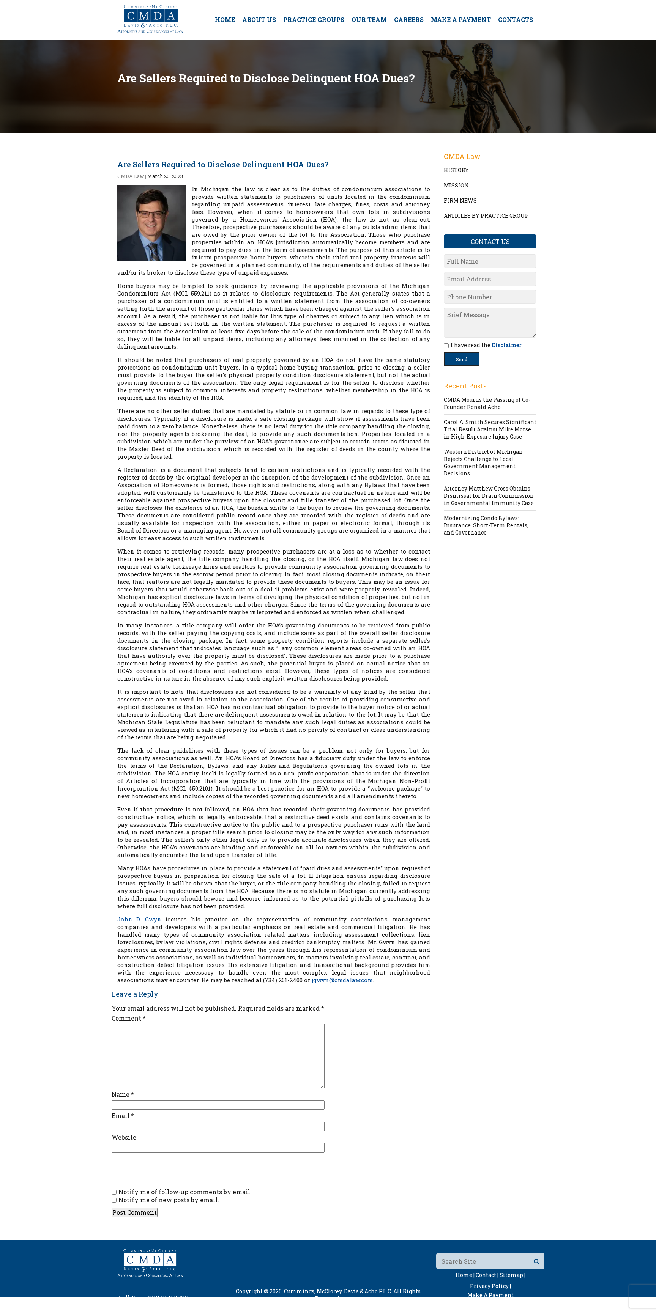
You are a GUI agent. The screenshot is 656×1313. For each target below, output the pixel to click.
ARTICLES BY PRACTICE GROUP (486, 215)
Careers (409, 20)
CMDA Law (130, 176)
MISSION (456, 185)
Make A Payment (461, 20)
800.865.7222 (168, 1297)
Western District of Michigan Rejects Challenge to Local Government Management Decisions (483, 462)
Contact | (487, 1274)
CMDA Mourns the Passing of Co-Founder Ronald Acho (487, 403)
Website (124, 1137)
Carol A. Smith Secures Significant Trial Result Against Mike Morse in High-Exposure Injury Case (490, 429)
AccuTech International (376, 1305)
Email (123, 1116)
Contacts (515, 20)
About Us (259, 20)
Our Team (369, 20)
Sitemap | (512, 1274)
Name (123, 1094)
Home (225, 20)
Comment (129, 1018)
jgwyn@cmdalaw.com (342, 980)
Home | (465, 1274)
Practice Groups (313, 20)
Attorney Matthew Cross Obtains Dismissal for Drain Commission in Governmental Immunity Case (489, 495)
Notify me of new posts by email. (168, 1200)
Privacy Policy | (490, 1285)
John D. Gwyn (139, 919)
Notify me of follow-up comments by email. (185, 1192)
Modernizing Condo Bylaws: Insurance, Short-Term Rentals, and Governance (486, 525)
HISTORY (456, 170)
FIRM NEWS (460, 200)
